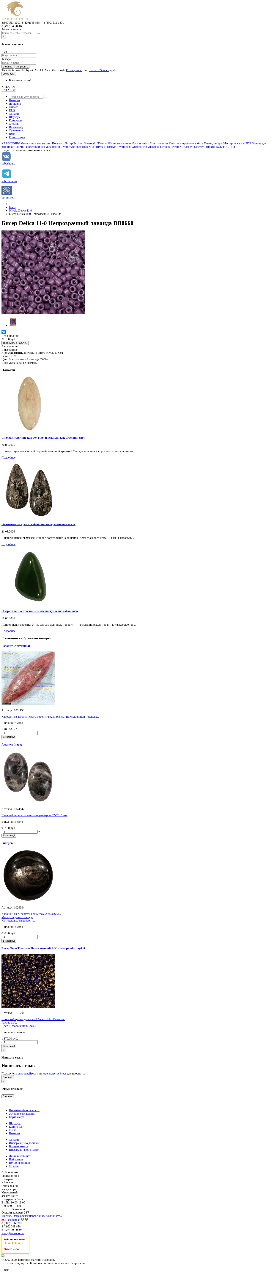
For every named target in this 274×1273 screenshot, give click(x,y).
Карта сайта (16, 1117)
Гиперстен (8, 843)
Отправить (22, 66)
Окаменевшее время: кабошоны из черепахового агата (38, 524)
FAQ (12, 110)
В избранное (9, 349)
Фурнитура (124, 146)
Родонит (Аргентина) (15, 645)
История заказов (19, 1162)
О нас (12, 1130)
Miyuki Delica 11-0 (20, 210)
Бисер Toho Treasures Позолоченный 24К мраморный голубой (43, 948)
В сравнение (9, 346)
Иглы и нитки (140, 143)
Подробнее (8, 457)
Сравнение (16, 130)
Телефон (6, 59)
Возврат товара (18, 1146)
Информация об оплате (24, 1149)
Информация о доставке (24, 1143)
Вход (12, 133)
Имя (4, 51)
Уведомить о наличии (15, 342)
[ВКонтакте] (3, 332)
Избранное (16, 1159)
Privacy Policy (74, 70)
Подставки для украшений (43, 146)
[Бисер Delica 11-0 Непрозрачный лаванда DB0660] (43, 313)
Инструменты (159, 143)
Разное (176, 146)
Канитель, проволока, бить (186, 143)
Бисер (69, 143)
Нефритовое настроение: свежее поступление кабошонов (39, 611)
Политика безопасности (24, 1110)
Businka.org (16, 127)
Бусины (78, 143)
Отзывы (14, 123)
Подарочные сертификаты (198, 146)
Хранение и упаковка (145, 146)
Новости (14, 100)
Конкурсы (15, 120)
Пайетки (19, 146)
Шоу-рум (15, 117)
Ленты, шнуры (213, 143)
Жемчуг (102, 143)
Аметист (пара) (11, 744)
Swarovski (90, 143)
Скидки (14, 113)
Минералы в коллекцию (36, 143)
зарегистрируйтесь (54, 1073)
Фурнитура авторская (74, 146)
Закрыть (7, 66)
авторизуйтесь (27, 1073)
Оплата (13, 107)
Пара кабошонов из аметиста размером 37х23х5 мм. (34, 815)
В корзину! (9, 736)
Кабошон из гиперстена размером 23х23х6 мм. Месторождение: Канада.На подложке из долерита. (31, 917)
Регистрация (17, 137)
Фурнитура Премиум (102, 146)
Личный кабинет (20, 1156)
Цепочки (165, 146)
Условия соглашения (22, 1113)
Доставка (15, 103)
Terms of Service (99, 70)
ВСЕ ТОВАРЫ (225, 146)
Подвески (58, 143)
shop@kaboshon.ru (12, 1233)
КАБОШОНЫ (10, 143)
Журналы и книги (119, 143)
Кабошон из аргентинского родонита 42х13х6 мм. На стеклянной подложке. (50, 716)
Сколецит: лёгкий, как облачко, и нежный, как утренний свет (43, 437)
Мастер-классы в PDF (237, 143)
